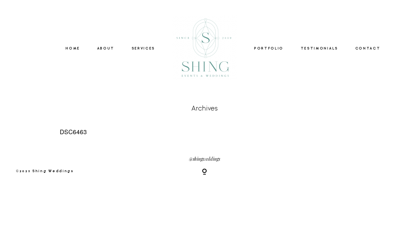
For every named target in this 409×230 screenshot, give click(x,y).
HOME (73, 48)
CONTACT (368, 48)
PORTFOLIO (268, 48)
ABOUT (105, 48)
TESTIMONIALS (319, 48)
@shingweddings (204, 159)
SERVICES (143, 48)
